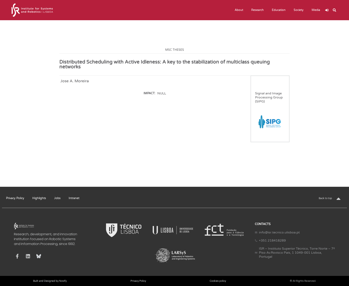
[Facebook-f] (17, 256)
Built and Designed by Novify (50, 281)
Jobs (57, 198)
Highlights (39, 198)
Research (257, 10)
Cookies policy (218, 281)
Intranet (74, 198)
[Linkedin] (28, 256)
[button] (334, 10)
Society (299, 10)
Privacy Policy (15, 198)
